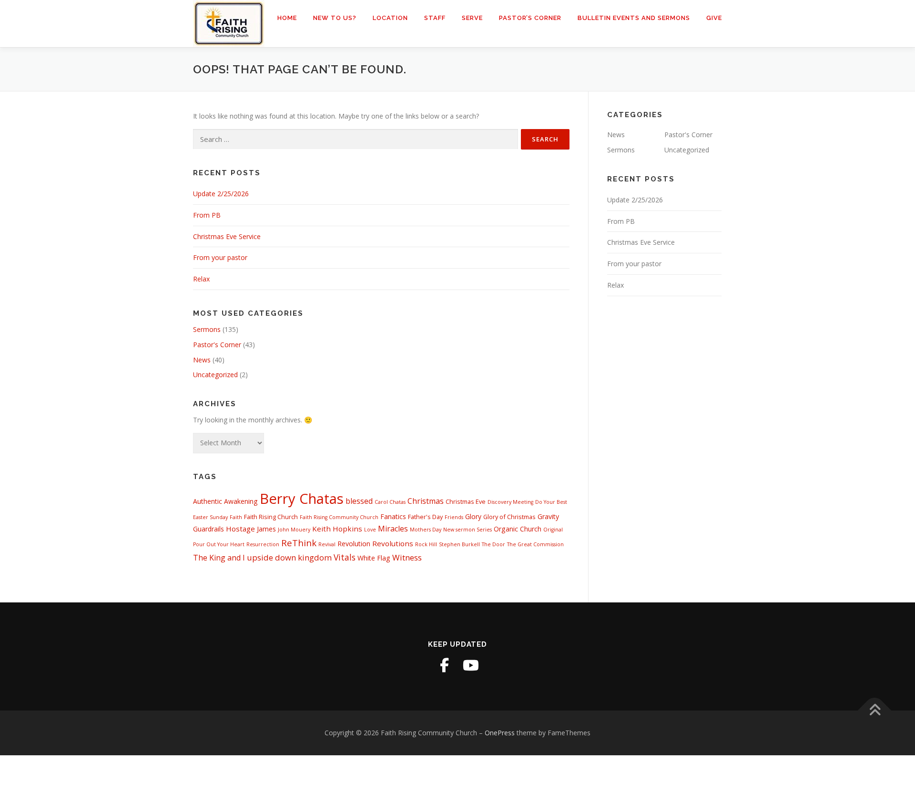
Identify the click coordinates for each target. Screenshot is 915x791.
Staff (435, 17)
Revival (327, 544)
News (202, 359)
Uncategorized (215, 374)
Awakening (241, 501)
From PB (207, 215)
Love (370, 529)
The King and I (219, 557)
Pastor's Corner (217, 344)
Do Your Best (551, 502)
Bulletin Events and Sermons (634, 17)
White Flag (373, 557)
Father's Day (425, 516)
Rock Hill (426, 544)
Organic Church (517, 528)
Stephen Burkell (459, 544)
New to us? (334, 17)
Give (714, 17)
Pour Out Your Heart (218, 544)
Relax (201, 278)
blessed (359, 501)
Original (553, 529)
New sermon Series (467, 529)
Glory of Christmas (509, 516)
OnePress (500, 732)
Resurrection (262, 544)
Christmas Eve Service (227, 236)
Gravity (548, 516)
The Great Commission (535, 544)
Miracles (393, 528)
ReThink (298, 543)
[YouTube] (471, 665)
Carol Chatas (390, 502)
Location (390, 17)
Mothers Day (425, 529)
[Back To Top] (875, 710)
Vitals (345, 557)
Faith (236, 517)
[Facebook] (444, 665)
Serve (472, 17)
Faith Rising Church (271, 516)
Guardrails (208, 528)
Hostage (240, 528)
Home (287, 17)
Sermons (207, 329)
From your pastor (220, 257)
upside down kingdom (289, 557)
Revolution (353, 543)
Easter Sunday (210, 517)
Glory (473, 516)
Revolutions (392, 543)
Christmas (425, 501)
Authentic (207, 501)
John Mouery (294, 529)
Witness (407, 557)
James (266, 528)
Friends (454, 517)
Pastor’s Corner (530, 17)
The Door (493, 544)
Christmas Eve (466, 501)
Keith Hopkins (337, 528)
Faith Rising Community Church (339, 517)
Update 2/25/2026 (221, 193)
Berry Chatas (302, 498)
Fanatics (393, 516)
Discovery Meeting (510, 502)
